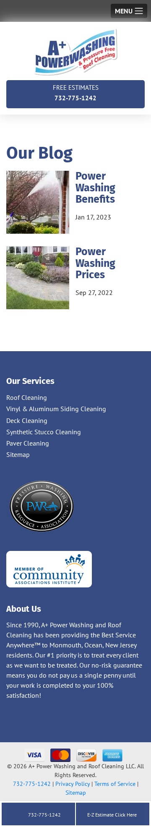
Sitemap (18, 454)
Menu (124, 11)
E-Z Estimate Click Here (111, 814)
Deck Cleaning (26, 420)
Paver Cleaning (27, 443)
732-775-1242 (76, 92)
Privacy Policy (72, 784)
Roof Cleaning (26, 397)
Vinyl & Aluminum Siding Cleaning (56, 408)
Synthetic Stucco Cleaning (43, 432)
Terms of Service (114, 784)
